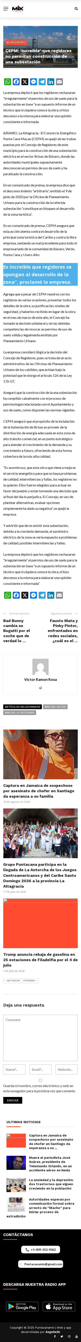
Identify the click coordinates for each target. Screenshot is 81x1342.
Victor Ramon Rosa (40, 679)
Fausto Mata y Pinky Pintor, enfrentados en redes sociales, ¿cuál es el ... (63, 630)
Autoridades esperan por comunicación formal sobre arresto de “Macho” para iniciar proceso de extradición (40, 1208)
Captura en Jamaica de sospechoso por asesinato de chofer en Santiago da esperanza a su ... (51, 1142)
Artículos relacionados (22, 706)
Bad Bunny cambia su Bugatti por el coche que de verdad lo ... (16, 630)
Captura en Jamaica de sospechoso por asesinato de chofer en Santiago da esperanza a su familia (38, 790)
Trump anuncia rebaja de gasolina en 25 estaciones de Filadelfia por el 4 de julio (40, 959)
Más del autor (55, 706)
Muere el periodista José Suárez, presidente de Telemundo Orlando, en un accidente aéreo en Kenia (50, 1164)
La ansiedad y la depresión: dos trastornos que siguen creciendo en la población (51, 1184)
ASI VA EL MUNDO (16, 42)
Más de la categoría (19, 712)
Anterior (13, 980)
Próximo (29, 980)
